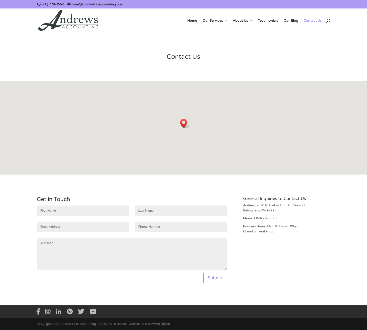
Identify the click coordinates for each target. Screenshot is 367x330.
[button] (185, 123)
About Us (240, 21)
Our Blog (291, 21)
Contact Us (313, 21)
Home (192, 21)
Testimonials (268, 21)
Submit (215, 278)
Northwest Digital (157, 324)
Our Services (213, 21)
